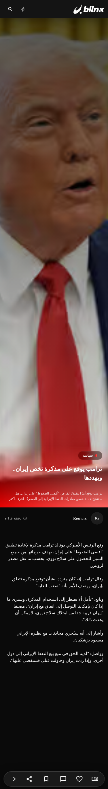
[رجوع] (13, 779)
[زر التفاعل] (79, 779)
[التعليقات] (63, 779)
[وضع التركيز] (94, 779)
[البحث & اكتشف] (10, 9)
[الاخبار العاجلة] (23, 9)
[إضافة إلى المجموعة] (46, 779)
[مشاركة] (29, 779)
